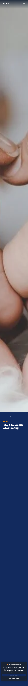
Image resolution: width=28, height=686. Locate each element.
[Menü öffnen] (24, 3)
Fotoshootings (9, 416)
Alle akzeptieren (14, 675)
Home (3, 416)
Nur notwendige (14, 678)
